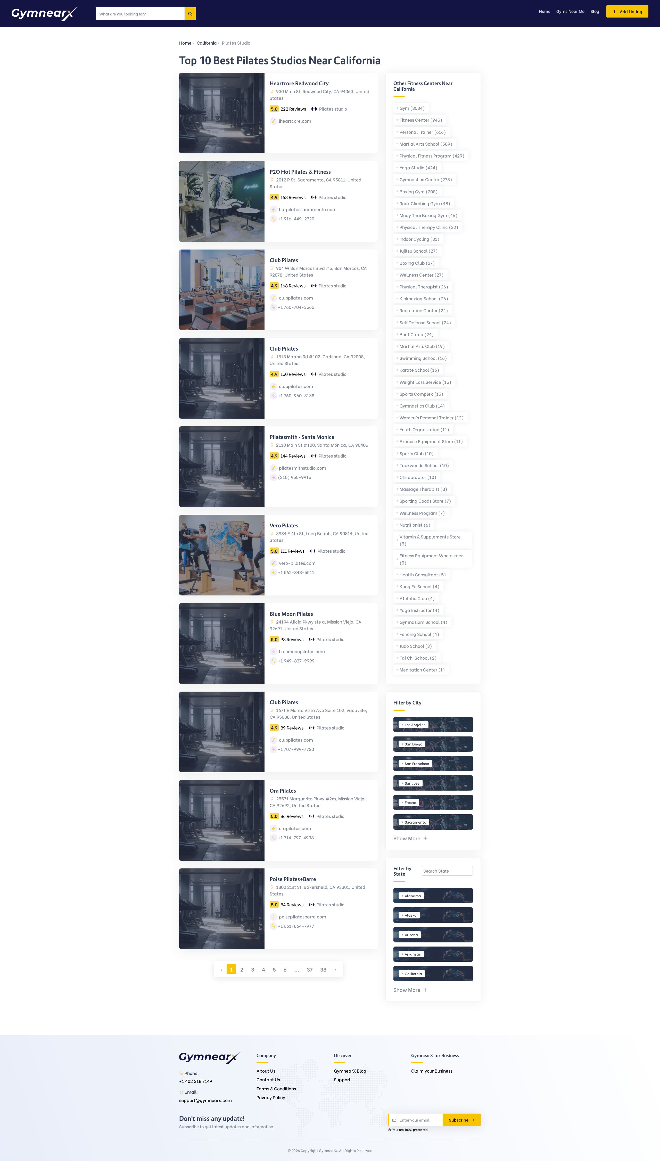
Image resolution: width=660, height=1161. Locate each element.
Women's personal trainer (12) (432, 417)
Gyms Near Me (570, 11)
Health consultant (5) (423, 574)
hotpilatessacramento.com (307, 209)
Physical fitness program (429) (432, 155)
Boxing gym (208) (419, 191)
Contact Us (268, 1079)
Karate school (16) (419, 370)
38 (323, 969)
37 (309, 969)
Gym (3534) (412, 108)
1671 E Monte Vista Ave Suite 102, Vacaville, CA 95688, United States (318, 713)
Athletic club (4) (417, 598)
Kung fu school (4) (420, 586)
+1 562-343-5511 (296, 572)
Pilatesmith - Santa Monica (302, 437)
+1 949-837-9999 (296, 660)
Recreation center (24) (424, 310)
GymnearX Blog (350, 1070)
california (207, 42)
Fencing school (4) (419, 634)
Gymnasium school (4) (424, 622)
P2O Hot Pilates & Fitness (300, 172)
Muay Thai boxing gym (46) (429, 215)
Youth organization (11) (424, 429)
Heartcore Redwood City (299, 83)
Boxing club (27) (417, 263)
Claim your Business (431, 1070)
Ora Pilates (283, 791)
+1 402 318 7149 (195, 1081)
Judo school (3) (416, 646)
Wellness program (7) (422, 513)
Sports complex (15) (421, 394)
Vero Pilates (284, 526)
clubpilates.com (295, 297)
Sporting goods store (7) (425, 500)
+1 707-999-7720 (296, 749)
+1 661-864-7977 (296, 926)
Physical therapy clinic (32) (429, 227)
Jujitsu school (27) (419, 250)
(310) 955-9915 (294, 477)
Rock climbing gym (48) (425, 203)
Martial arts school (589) (426, 143)
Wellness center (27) (422, 274)
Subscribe (459, 1120)
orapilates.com (294, 828)
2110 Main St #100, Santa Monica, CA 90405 (321, 445)
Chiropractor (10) (418, 477)
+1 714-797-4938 (296, 837)
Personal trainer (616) (423, 132)
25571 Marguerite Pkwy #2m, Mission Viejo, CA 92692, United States (318, 801)
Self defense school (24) (425, 322)
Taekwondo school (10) (424, 465)
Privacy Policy (271, 1097)
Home (185, 42)
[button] (410, 838)
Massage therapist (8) (423, 489)
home (544, 11)
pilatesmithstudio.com (302, 468)
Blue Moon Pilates (291, 614)
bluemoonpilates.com (301, 651)
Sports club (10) (417, 453)
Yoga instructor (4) (420, 610)
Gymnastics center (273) (426, 179)
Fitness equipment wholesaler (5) (431, 559)
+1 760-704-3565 (296, 307)
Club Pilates (284, 260)
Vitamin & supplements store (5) (430, 540)
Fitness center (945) (421, 120)
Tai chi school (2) (418, 657)
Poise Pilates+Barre (293, 879)
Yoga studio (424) (419, 167)
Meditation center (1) (422, 669)
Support (342, 1079)
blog (594, 11)
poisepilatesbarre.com (302, 916)
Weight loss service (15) (425, 382)
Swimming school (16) (423, 358)
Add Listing (630, 11)
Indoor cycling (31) (420, 239)
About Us (266, 1070)
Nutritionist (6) (415, 524)
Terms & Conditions (276, 1088)
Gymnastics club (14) (422, 405)
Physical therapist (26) (424, 286)
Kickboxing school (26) (424, 298)
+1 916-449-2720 (296, 218)
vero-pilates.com (297, 563)
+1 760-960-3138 (296, 395)
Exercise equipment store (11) (431, 441)
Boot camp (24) (417, 334)
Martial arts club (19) (422, 346)
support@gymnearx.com (205, 1100)
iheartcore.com (294, 121)
